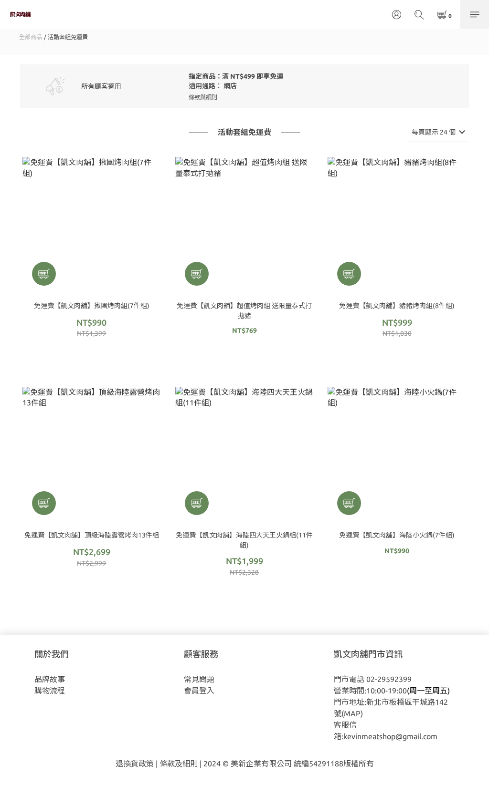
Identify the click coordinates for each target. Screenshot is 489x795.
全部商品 (30, 37)
